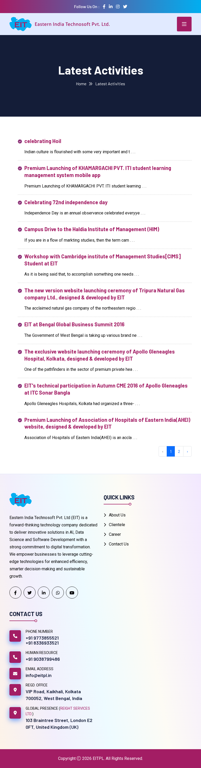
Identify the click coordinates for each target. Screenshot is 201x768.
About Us (117, 515)
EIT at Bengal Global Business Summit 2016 (74, 324)
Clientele (117, 524)
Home (81, 83)
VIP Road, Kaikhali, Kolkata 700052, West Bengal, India (54, 695)
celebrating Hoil (42, 141)
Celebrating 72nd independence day (66, 202)
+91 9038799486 (43, 659)
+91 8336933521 (42, 643)
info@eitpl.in (39, 675)
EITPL (98, 758)
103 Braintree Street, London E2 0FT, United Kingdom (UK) (59, 723)
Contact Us (119, 544)
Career (115, 534)
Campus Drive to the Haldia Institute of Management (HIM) (91, 229)
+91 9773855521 (42, 638)
